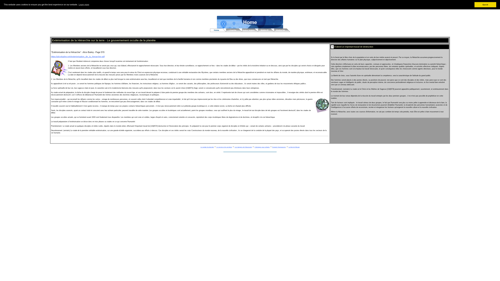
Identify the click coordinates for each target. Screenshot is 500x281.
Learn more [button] (84, 5)
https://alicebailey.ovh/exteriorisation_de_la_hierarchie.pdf (78, 57)
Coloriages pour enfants (262, 147)
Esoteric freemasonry (279, 147)
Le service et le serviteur (224, 147)
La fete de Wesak (294, 147)
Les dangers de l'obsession (243, 147)
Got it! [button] (485, 5)
